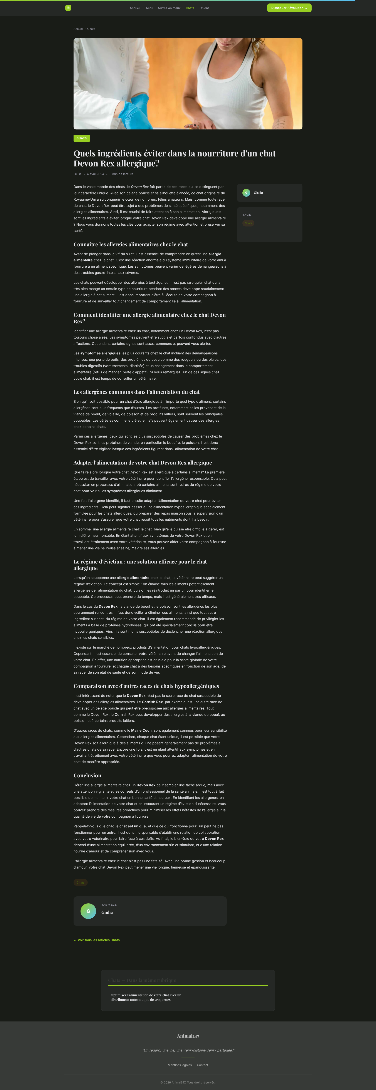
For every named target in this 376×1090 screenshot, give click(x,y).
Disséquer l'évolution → (289, 8)
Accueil (135, 8)
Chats (190, 8)
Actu (149, 8)
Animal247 (188, 1036)
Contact (202, 1065)
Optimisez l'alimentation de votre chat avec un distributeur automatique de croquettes (146, 997)
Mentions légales (180, 1065)
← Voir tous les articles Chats (97, 940)
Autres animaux (169, 8)
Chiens (205, 8)
